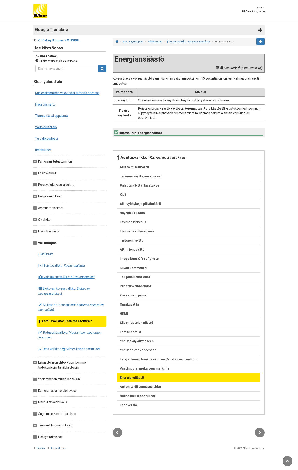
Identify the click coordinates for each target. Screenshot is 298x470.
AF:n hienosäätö (132, 249)
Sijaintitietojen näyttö (136, 323)
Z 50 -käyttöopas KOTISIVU (58, 40)
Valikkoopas (154, 41)
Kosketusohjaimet (134, 295)
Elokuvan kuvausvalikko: (64, 290)
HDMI (124, 314)
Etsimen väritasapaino (137, 231)
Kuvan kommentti (133, 268)
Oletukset (45, 254)
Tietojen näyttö (132, 240)
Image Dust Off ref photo (139, 259)
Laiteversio (128, 405)
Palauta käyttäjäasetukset (140, 185)
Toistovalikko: (61, 266)
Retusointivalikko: (69, 335)
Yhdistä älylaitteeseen (137, 341)
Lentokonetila (130, 332)
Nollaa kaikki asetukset (137, 396)
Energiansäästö (132, 378)
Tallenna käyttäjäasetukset (141, 176)
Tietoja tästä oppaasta (51, 116)
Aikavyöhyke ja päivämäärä (140, 204)
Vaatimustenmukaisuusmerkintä (144, 368)
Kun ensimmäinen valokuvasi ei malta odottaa (67, 93)
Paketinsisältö (45, 104)
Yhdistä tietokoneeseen (138, 350)
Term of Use (58, 448)
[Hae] (102, 68)
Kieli (123, 195)
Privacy (41, 448)
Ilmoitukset (43, 150)
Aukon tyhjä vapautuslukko (140, 387)
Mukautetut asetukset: (71, 307)
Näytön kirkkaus (132, 213)
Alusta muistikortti (134, 167)
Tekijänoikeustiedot (135, 277)
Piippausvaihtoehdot (135, 286)
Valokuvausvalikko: (66, 277)
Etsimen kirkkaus (133, 222)
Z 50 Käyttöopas (133, 41)
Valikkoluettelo (46, 127)
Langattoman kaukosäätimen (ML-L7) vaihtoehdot (158, 359)
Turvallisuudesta (46, 138)
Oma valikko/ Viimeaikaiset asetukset (69, 349)
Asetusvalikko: (65, 321)
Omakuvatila (129, 304)
